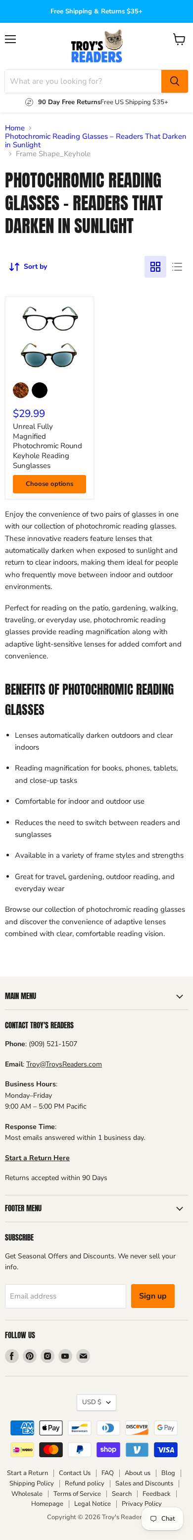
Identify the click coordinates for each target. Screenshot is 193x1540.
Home (15, 128)
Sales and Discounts (144, 1483)
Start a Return (27, 1473)
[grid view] (155, 267)
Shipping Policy (31, 1483)
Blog (168, 1473)
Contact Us (75, 1473)
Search (122, 1493)
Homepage (47, 1503)
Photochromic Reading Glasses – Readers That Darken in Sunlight (96, 141)
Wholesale (27, 1493)
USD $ (91, 1402)
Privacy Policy (142, 1503)
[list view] (177, 267)
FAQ (107, 1473)
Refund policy (84, 1483)
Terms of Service (77, 1493)
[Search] (174, 81)
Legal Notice (92, 1503)
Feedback (157, 1493)
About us (137, 1473)
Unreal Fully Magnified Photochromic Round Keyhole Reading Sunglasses (47, 446)
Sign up (153, 1296)
